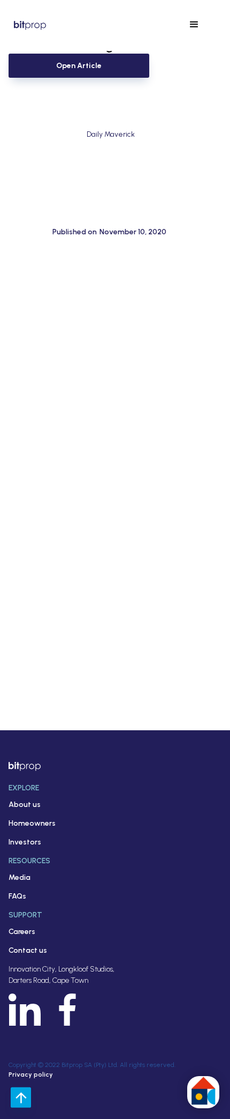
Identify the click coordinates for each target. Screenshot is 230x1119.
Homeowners (32, 823)
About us (25, 804)
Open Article (79, 65)
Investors (25, 842)
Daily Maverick (111, 134)
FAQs (17, 896)
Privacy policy (31, 1074)
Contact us (28, 950)
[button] (194, 25)
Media (19, 877)
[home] (27, 25)
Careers (22, 931)
